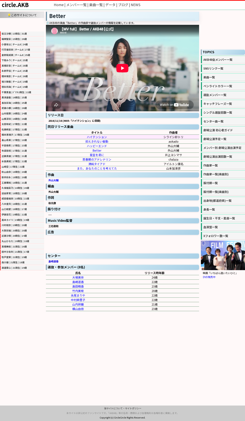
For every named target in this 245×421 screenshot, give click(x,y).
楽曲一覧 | (97, 4)
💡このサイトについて (22, 15)
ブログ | (124, 4)
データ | (111, 4)
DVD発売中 (209, 277)
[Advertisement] (22, 24)
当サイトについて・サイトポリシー (122, 408)
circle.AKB (15, 5)
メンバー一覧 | (77, 4)
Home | (60, 4)
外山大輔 (53, 180)
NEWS (135, 4)
